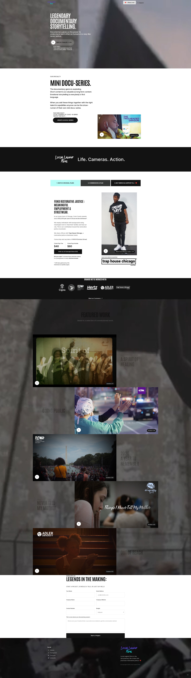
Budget (98, 608)
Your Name (69, 591)
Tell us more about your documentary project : (78, 617)
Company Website (101, 599)
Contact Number (70, 608)
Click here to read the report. (62, 264)
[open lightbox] (53, 42)
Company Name (70, 599)
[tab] (65, 183)
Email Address (100, 591)
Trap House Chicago (75, 233)
